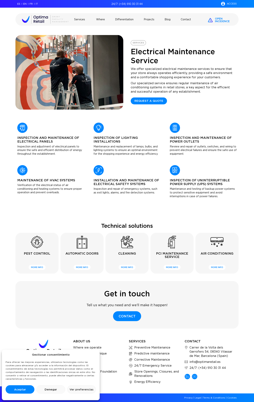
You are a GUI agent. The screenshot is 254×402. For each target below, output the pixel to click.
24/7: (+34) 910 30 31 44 (127, 3)
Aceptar (20, 389)
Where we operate (87, 347)
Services (138, 42)
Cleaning (127, 253)
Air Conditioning (217, 253)
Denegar (51, 389)
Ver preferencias (82, 389)
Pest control (37, 253)
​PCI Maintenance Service (172, 255)
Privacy (188, 397)
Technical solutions (127, 225)
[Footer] (187, 376)
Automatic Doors (82, 253)
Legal (198, 397)
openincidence (222, 20)
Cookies (232, 397)
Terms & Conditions (214, 397)
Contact (193, 341)
